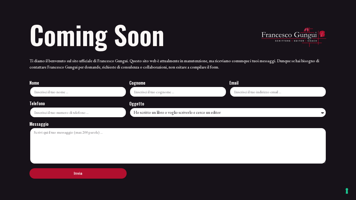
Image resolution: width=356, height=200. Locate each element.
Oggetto (136, 104)
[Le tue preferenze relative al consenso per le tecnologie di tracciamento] (347, 191)
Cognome (137, 83)
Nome (34, 83)
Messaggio (38, 124)
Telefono (37, 104)
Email (233, 83)
